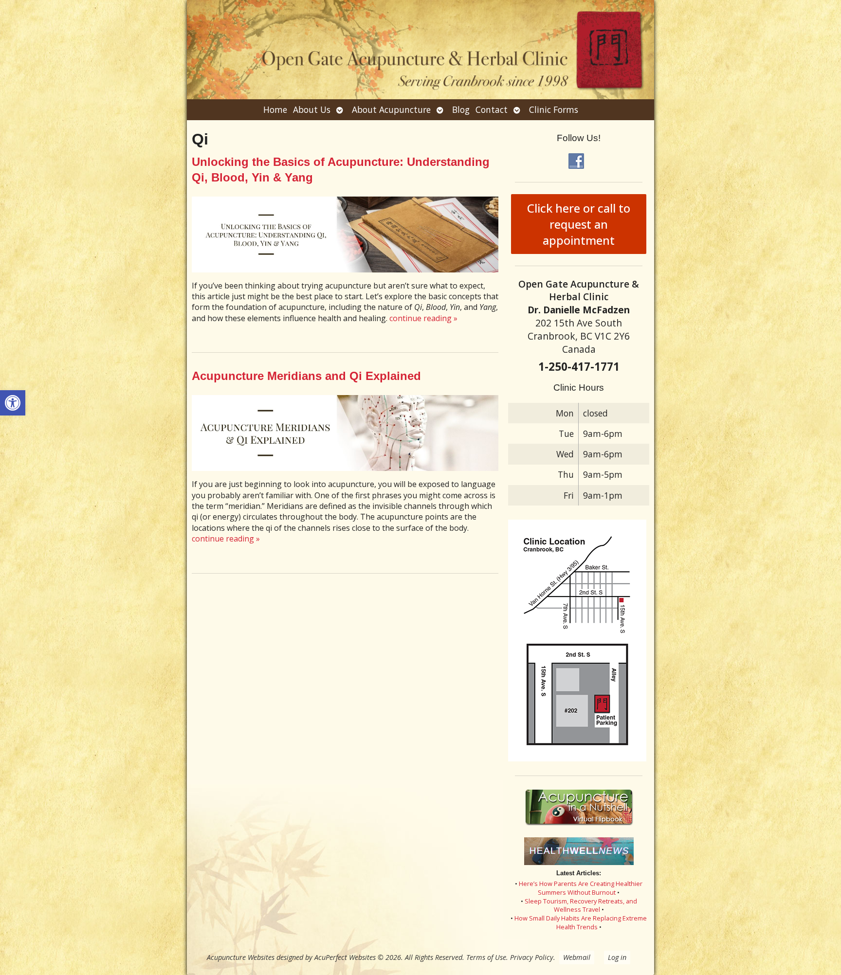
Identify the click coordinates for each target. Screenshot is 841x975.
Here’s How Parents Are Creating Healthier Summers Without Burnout (580, 888)
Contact (491, 109)
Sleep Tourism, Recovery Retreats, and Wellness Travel (581, 905)
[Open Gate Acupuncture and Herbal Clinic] (420, 49)
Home (275, 109)
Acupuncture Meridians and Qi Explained (306, 375)
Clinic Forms (553, 109)
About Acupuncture (391, 109)
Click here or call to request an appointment (578, 224)
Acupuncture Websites (240, 957)
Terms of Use (486, 957)
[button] (12, 402)
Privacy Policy (531, 957)
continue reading (423, 318)
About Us (311, 109)
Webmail (576, 957)
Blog (461, 109)
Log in (617, 957)
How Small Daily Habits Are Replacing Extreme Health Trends (580, 922)
